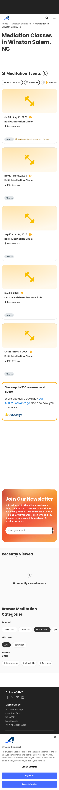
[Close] (55, 737)
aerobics (25, 629)
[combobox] (12, 82)
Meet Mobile (11, 721)
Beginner (19, 644)
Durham (46, 663)
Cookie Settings (29, 766)
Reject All (29, 775)
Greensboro (12, 663)
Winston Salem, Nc (21, 23)
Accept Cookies (29, 784)
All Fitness (9, 629)
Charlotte (30, 663)
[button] (32, 82)
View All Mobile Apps (15, 724)
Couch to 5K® (12, 713)
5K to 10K (10, 717)
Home (5, 23)
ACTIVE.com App (14, 709)
